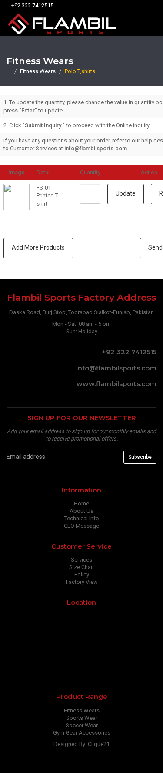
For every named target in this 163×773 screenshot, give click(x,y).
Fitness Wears (38, 71)
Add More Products (38, 247)
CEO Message (81, 525)
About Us (81, 511)
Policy (81, 574)
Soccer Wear (82, 725)
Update (126, 193)
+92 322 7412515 (128, 352)
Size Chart (81, 567)
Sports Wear (81, 718)
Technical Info (81, 518)
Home (81, 503)
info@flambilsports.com (115, 368)
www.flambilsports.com (115, 384)
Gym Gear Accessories (81, 732)
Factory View (82, 582)
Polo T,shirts (80, 71)
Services (81, 559)
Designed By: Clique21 (81, 744)
